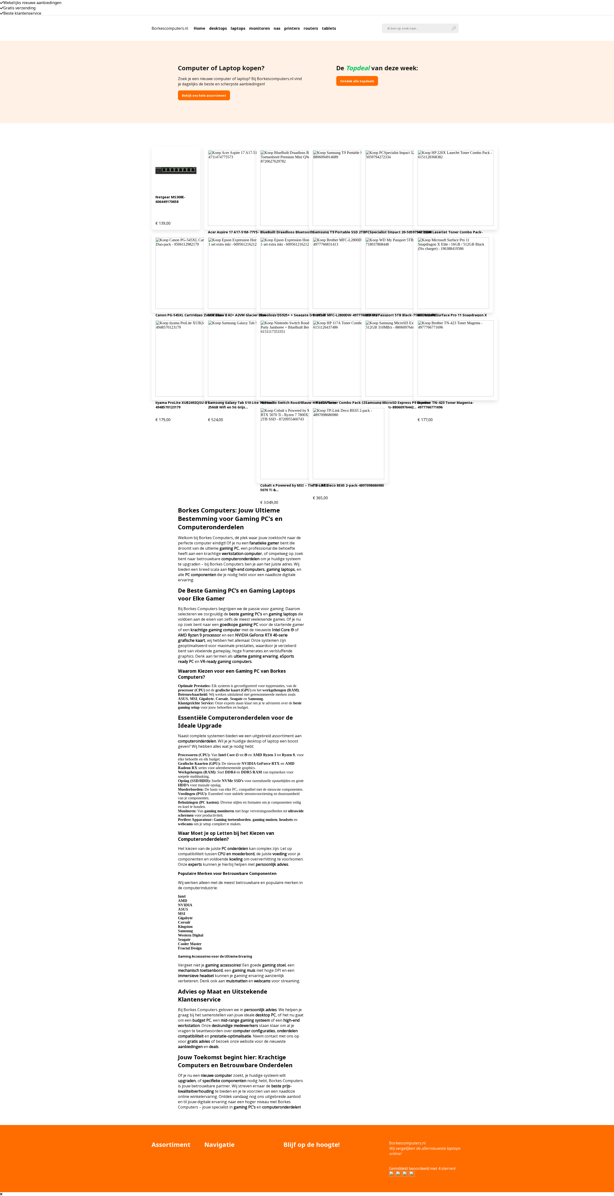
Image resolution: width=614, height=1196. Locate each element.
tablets (329, 28)
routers (311, 28)
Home (199, 28)
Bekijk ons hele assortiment (204, 95)
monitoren (259, 28)
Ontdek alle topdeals (357, 81)
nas (277, 28)
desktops (218, 28)
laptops (238, 28)
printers (292, 28)
